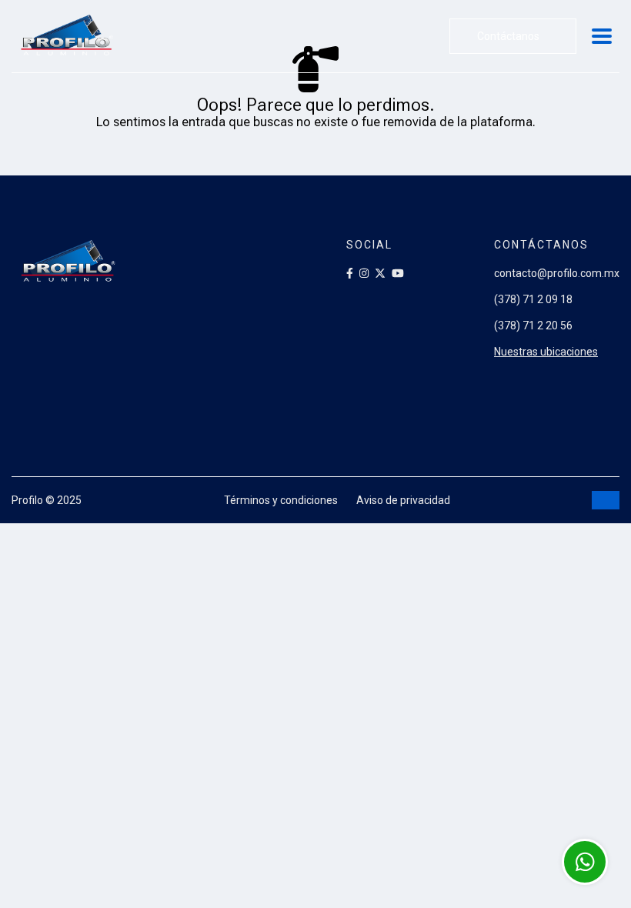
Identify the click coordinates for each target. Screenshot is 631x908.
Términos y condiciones (281, 500)
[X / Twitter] (380, 273)
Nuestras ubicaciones (546, 351)
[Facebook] (349, 273)
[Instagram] (364, 273)
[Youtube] (398, 273)
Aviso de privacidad (403, 500)
